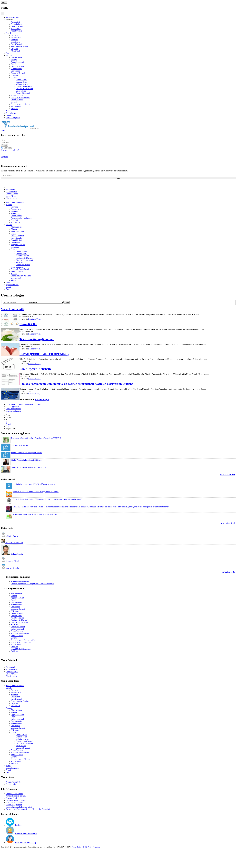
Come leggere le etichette (35, 368)
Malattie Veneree (22, 84)
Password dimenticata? (10, 150)
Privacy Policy (76, 847)
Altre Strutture (16, 31)
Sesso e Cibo (21, 91)
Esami (8, 115)
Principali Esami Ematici (20, 97)
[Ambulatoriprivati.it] (20, 128)
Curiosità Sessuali (23, 93)
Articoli (9, 55)
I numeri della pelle (13, 411)
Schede (9, 33)
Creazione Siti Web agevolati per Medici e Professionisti (28, 809)
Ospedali (14, 49)
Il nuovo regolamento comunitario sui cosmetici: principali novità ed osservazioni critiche (76, 383)
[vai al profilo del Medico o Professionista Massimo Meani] (3, 561)
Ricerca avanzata (12, 17)
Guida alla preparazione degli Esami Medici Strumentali (32, 584)
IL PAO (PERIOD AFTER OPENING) (44, 354)
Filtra (67, 302)
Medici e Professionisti (15, 202)
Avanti (8, 424)
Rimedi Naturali (17, 100)
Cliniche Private (17, 26)
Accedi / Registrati (13, 117)
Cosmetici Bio (28, 324)
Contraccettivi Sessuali (24, 86)
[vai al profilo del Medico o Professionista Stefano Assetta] (6, 554)
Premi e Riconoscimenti (15, 802)
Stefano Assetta (17, 554)
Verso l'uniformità (12, 309)
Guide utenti (15, 651)
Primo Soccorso (17, 95)
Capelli (13, 64)
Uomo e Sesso (21, 82)
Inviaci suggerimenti (14, 805)
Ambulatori (15, 22)
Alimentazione (16, 57)
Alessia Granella (12, 568)
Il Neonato (15, 75)
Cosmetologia (16, 238)
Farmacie (14, 35)
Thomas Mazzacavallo (14, 543)
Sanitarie (14, 40)
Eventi (8, 53)
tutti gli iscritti (228, 572)
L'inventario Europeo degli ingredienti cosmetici (24, 404)
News (8, 111)
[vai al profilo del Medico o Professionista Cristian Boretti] (3, 536)
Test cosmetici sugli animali (37, 339)
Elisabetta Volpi (34, 319)
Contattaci (96, 847)
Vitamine (14, 109)
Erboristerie (15, 42)
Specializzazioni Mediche (21, 104)
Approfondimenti (17, 62)
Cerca (8, 289)
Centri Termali (16, 44)
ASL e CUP (15, 51)
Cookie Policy (87, 847)
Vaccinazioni (16, 106)
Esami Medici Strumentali (21, 581)
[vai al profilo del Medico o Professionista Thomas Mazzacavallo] (3, 543)
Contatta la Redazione (14, 794)
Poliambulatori (16, 24)
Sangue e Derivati (18, 73)
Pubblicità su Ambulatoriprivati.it (19, 807)
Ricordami (7, 148)
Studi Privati (15, 29)
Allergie (14, 60)
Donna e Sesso (21, 80)
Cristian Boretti (12, 536)
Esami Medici (16, 69)
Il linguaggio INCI (13, 406)
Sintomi (14, 102)
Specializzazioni (12, 113)
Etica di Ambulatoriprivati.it (17, 800)
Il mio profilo (11, 784)
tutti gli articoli (228, 523)
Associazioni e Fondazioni (21, 46)
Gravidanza (15, 71)
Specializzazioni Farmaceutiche (23, 640)
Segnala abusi (11, 798)
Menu (4, 2)
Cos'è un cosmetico (13, 409)
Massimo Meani (12, 561)
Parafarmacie (16, 37)
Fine (7, 426)
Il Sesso (14, 77)
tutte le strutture (227, 474)
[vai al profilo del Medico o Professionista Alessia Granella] (3, 568)
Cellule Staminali (17, 66)
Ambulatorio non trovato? (16, 796)
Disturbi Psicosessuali (24, 89)
